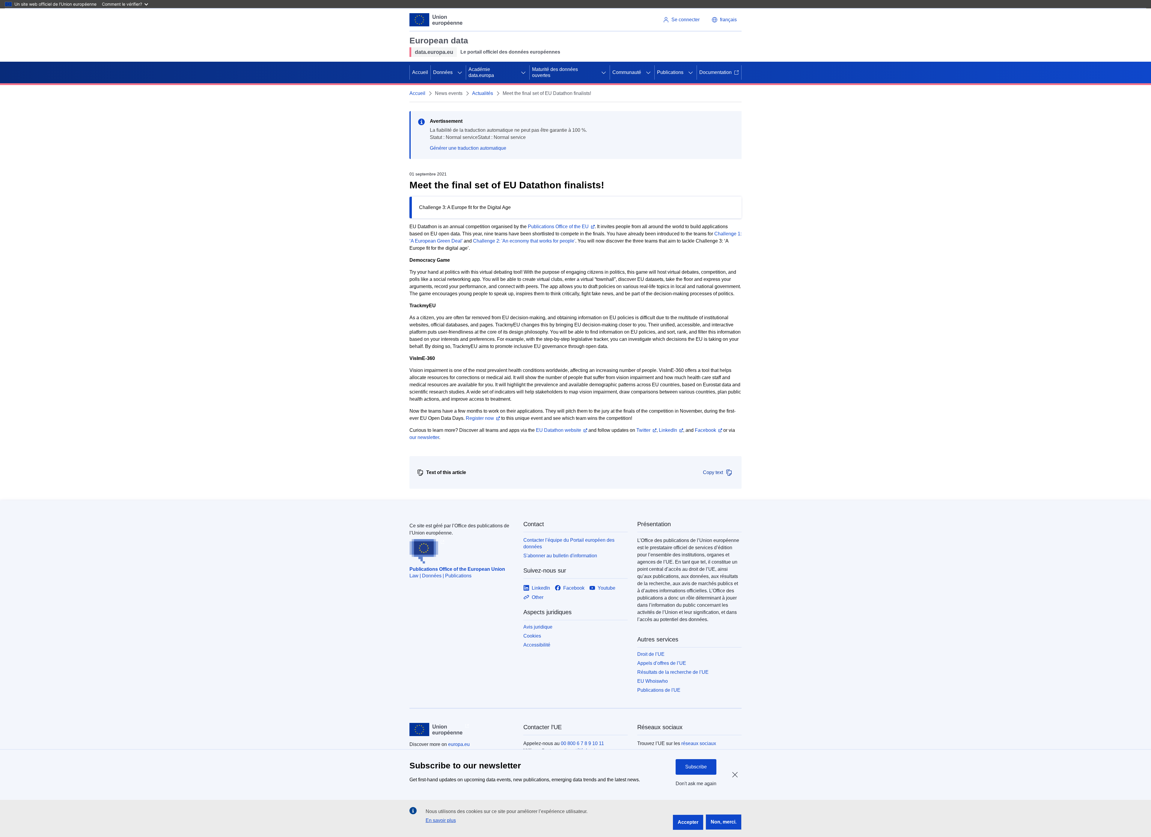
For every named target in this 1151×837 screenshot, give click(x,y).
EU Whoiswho (652, 681)
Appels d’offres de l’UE (661, 663)
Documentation (715, 72)
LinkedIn (668, 430)
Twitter (643, 430)
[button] (724, 19)
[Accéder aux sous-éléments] (460, 72)
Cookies (532, 635)
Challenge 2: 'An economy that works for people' (524, 240)
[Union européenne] (436, 19)
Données (443, 72)
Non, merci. (723, 821)
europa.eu (459, 744)
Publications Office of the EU (558, 226)
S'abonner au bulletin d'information (560, 555)
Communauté (626, 72)
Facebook (705, 430)
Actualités (482, 93)
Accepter (688, 822)
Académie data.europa (481, 72)
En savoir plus (441, 820)
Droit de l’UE (651, 654)
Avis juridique (537, 626)
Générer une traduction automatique (468, 148)
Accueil (420, 72)
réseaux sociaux (698, 743)
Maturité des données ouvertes (555, 72)
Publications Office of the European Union (457, 569)
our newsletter (424, 437)
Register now (480, 418)
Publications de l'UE (658, 690)
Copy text (713, 472)
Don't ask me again (696, 783)
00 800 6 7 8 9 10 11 (582, 743)
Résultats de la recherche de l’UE (673, 672)
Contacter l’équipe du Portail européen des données (568, 543)
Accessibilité (536, 644)
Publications (670, 72)
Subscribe (696, 766)
